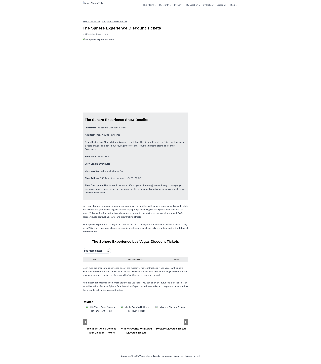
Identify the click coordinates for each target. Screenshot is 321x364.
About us (178, 356)
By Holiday (208, 5)
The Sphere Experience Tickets (114, 21)
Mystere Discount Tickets (171, 328)
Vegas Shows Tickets (91, 21)
